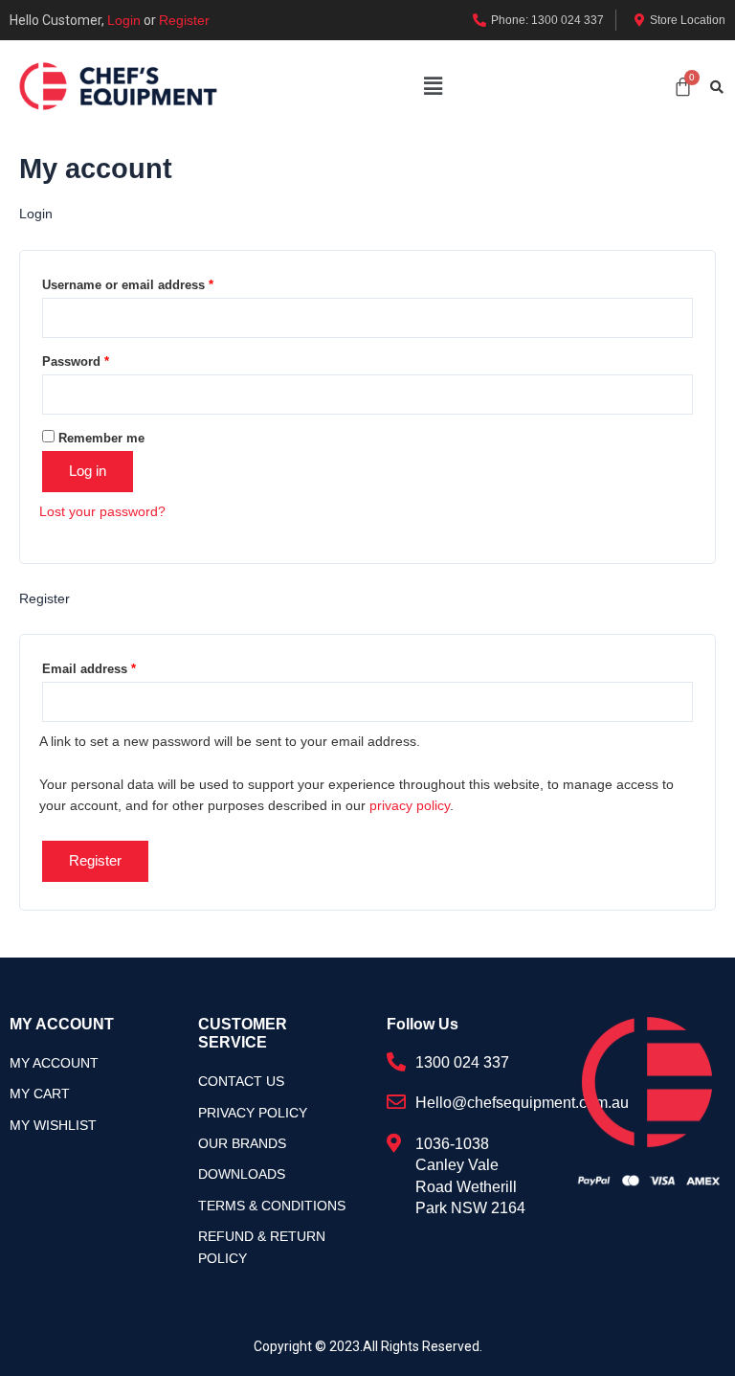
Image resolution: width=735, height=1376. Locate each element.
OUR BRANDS (242, 1143)
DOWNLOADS (241, 1174)
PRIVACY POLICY (252, 1112)
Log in (87, 471)
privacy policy (409, 805)
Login (124, 20)
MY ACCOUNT (54, 1063)
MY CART (40, 1093)
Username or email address (127, 285)
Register (184, 20)
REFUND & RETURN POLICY (261, 1247)
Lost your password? (102, 511)
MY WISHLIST (53, 1125)
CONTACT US (241, 1081)
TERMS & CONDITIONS (271, 1205)
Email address (89, 669)
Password (75, 361)
